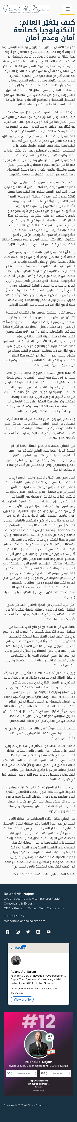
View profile (22, 999)
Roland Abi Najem (23, 971)
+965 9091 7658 (15, 916)
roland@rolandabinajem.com (24, 920)
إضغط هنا (19, 874)
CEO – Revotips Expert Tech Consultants (34, 908)
